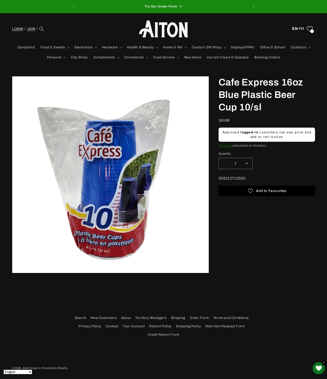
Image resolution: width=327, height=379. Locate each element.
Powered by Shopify (55, 368)
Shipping (225, 145)
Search (80, 318)
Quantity (225, 153)
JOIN (31, 29)
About (126, 318)
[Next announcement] (253, 6)
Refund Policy (160, 326)
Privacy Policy (90, 326)
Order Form (199, 318)
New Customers (104, 318)
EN (295, 29)
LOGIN (17, 29)
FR (301, 29)
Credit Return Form (163, 334)
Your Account (134, 326)
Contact (112, 326)
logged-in (249, 132)
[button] (41, 29)
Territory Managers (150, 318)
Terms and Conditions (231, 318)
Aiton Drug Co (32, 368)
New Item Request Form (225, 326)
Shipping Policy (188, 326)
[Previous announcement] (73, 6)
